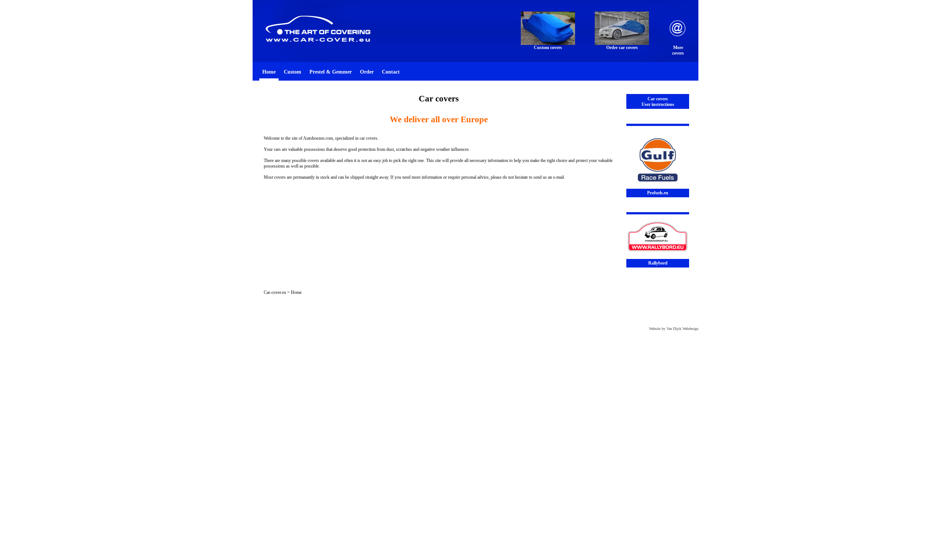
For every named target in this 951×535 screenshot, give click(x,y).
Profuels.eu (657, 192)
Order (367, 72)
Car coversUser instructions (658, 101)
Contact (391, 72)
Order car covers (622, 47)
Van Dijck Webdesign (682, 329)
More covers (678, 50)
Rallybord (658, 263)
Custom (292, 72)
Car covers (439, 98)
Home (269, 72)
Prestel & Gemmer (330, 72)
